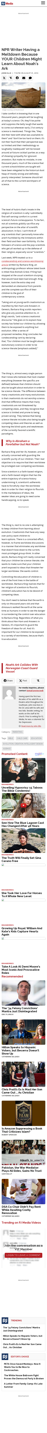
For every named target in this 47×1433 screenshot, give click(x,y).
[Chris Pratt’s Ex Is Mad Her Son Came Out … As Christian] (23, 1074)
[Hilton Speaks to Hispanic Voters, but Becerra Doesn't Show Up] (23, 1031)
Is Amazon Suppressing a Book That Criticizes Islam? (22, 1130)
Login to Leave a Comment (23, 1255)
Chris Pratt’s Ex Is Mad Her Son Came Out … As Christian (22, 1091)
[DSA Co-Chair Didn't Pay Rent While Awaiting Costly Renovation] (23, 1191)
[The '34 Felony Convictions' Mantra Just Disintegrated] (23, 992)
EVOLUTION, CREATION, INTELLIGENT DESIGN (23, 744)
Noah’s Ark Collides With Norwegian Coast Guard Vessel (21, 668)
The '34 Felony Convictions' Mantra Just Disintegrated (20, 1010)
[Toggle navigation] (43, 3)
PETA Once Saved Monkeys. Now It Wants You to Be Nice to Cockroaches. (22, 1367)
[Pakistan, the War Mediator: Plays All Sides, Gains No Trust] (23, 1152)
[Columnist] (10, 692)
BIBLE (10, 738)
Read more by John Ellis (31, 726)
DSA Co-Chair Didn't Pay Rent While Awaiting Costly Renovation (21, 1210)
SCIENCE (7, 749)
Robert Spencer (9, 1135)
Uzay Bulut (7, 1174)
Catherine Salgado (10, 1057)
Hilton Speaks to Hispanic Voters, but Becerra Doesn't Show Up (20, 1050)
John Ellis (6, 73)
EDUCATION (36, 738)
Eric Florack (7, 1014)
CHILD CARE (22, 738)
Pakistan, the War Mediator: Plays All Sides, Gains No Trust (22, 1169)
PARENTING (17, 732)
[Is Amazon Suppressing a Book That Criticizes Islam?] (23, 1113)
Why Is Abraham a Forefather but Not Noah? (22, 442)
